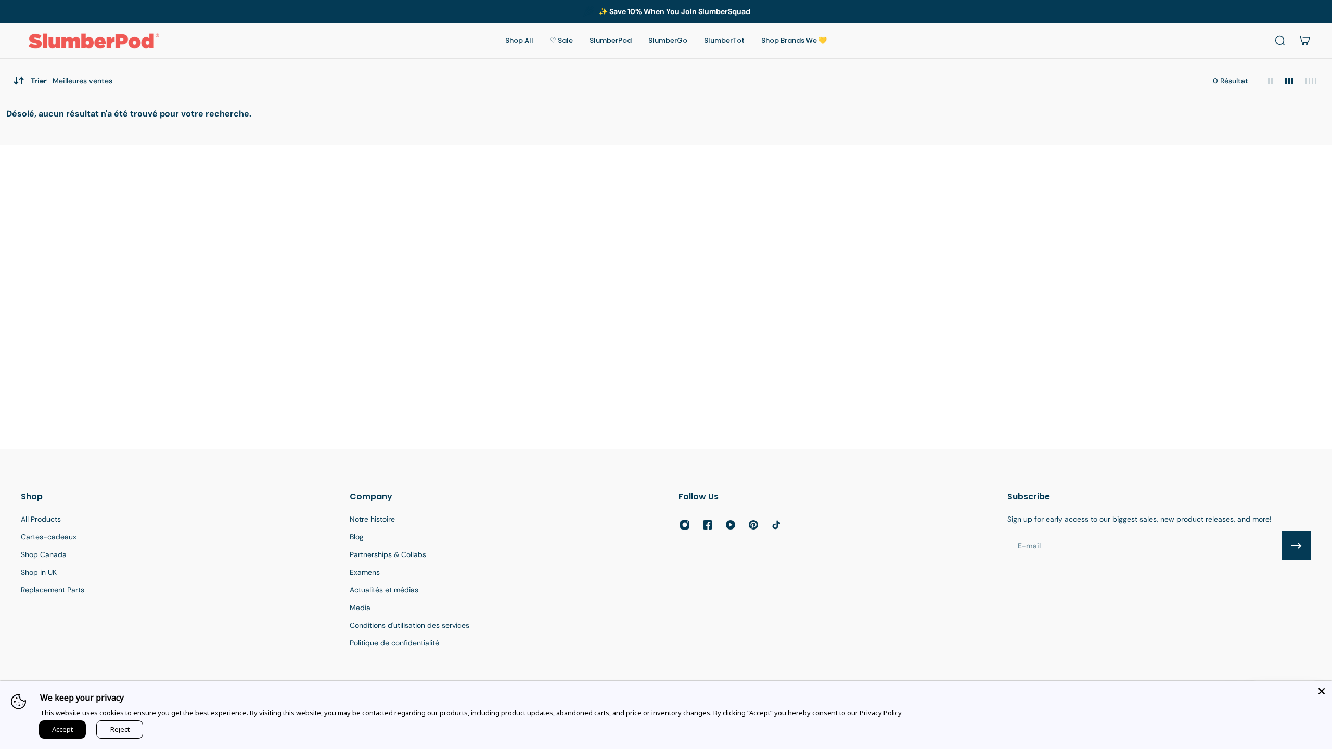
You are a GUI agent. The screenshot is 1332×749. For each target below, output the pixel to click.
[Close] (1321, 691)
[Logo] (93, 40)
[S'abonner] (1296, 545)
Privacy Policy (881, 712)
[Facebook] (707, 524)
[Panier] (1304, 40)
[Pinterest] (753, 524)
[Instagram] (684, 524)
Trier (71, 80)
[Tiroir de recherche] (1279, 40)
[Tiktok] (776, 524)
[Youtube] (730, 524)
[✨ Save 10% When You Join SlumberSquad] (666, 11)
